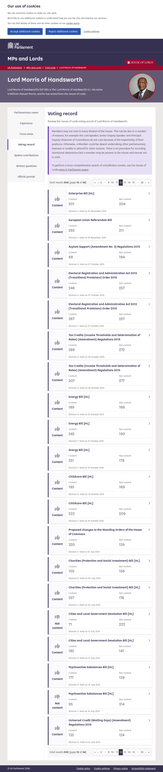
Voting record (26, 144)
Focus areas (26, 133)
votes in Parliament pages (73, 169)
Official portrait (26, 176)
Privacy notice (120, 768)
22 (142, 182)
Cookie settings (91, 31)
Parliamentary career (26, 112)
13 (125, 182)
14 (129, 182)
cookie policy (72, 23)
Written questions (26, 166)
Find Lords (50, 67)
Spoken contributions (26, 155)
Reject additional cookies (63, 31)
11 (117, 182)
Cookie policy (83, 768)
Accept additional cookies (25, 31)
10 (112, 182)
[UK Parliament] (20, 45)
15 (133, 182)
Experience (26, 123)
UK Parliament (14, 67)
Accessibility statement (143, 768)
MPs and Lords (25, 58)
